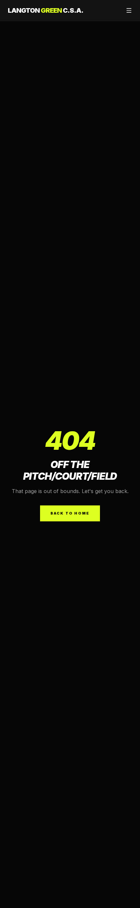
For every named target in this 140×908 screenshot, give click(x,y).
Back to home (70, 513)
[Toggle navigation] (129, 10)
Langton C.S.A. (45, 10)
